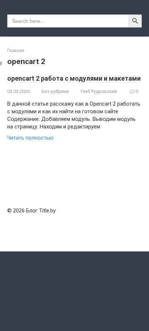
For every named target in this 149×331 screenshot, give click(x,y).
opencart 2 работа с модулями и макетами (74, 78)
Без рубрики (55, 91)
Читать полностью (30, 138)
